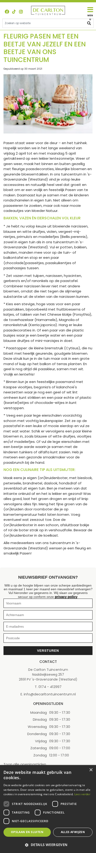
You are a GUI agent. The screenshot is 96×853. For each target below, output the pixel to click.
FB (7, 11)
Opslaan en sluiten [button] (27, 832)
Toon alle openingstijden (24, 764)
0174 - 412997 (50, 686)
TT (14, 11)
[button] (48, 845)
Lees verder (82, 794)
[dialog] (48, 809)
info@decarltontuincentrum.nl (50, 694)
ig (21, 11)
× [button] (91, 770)
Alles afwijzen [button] (73, 832)
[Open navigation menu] (90, 13)
